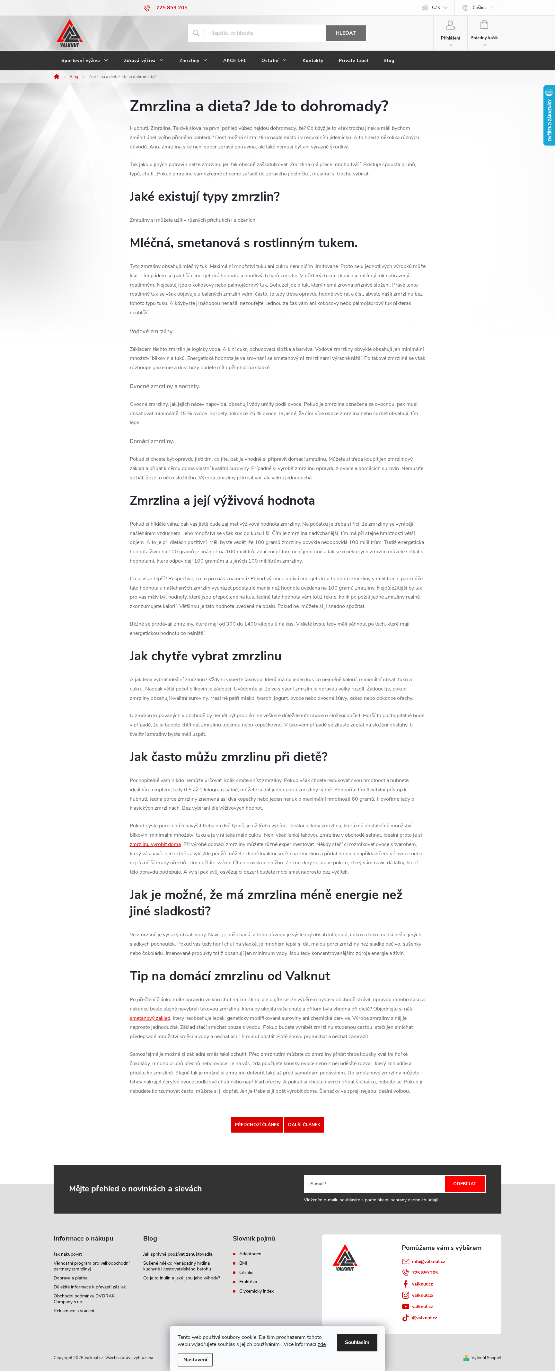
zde (322, 1344)
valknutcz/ (422, 1295)
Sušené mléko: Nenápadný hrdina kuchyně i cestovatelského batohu (177, 1266)
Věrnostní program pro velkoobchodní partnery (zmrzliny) (91, 1266)
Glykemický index (256, 1291)
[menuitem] (85, 61)
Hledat (346, 33)
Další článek (304, 1125)
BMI (243, 1263)
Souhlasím (357, 1342)
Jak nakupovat (68, 1254)
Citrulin (246, 1272)
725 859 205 (425, 1273)
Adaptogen (250, 1254)
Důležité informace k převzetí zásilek (90, 1287)
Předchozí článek (257, 1125)
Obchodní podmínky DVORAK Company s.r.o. (84, 1299)
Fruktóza (248, 1282)
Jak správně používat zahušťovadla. (178, 1254)
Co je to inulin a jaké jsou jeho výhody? (181, 1278)
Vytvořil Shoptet (486, 1358)
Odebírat (464, 1184)
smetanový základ (150, 1018)
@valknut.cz (424, 1318)
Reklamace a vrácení (74, 1311)
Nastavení (195, 1359)
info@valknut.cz (428, 1262)
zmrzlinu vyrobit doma (155, 844)
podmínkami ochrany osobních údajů (401, 1200)
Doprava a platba (70, 1278)
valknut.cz (422, 1284)
